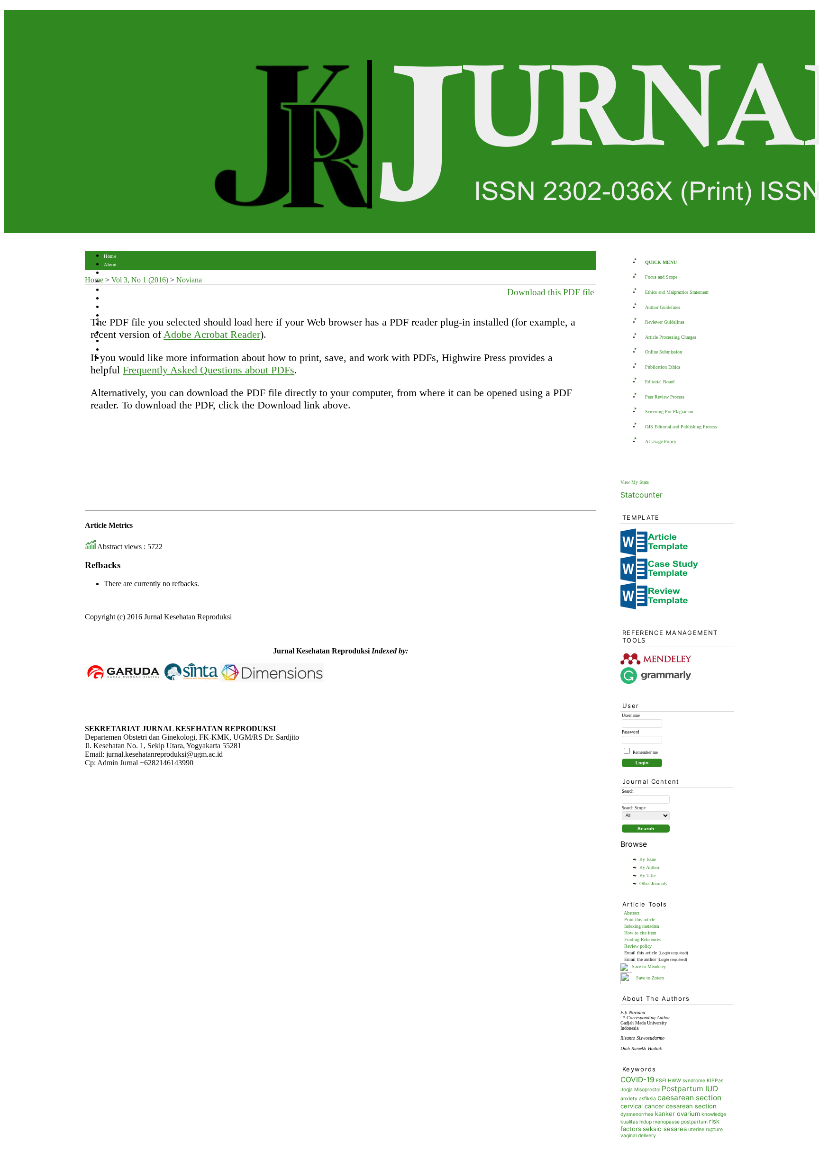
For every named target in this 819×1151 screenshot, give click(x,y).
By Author (649, 867)
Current (112, 298)
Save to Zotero (649, 977)
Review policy (638, 946)
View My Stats (634, 482)
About (110, 264)
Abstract (631, 912)
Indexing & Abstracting (129, 341)
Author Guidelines (662, 307)
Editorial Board (659, 381)
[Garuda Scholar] (123, 679)
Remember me (645, 752)
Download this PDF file (550, 292)
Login (110, 273)
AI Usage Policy (660, 441)
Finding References (642, 939)
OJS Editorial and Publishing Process (681, 426)
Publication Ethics (662, 367)
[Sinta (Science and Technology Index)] (191, 679)
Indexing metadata (641, 926)
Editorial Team (119, 350)
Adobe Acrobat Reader (212, 334)
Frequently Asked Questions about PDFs (208, 370)
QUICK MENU (661, 262)
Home (110, 256)
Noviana (189, 280)
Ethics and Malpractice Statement (677, 292)
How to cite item (640, 932)
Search (111, 290)
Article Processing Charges (670, 337)
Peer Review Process (664, 396)
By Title (647, 875)
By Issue (647, 859)
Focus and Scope (661, 277)
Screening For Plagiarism (669, 411)
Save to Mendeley (649, 966)
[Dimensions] (272, 679)
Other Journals (653, 883)
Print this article (639, 919)
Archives (113, 307)
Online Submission (663, 351)
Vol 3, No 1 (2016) (139, 280)
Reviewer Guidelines (664, 322)
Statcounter (641, 494)
